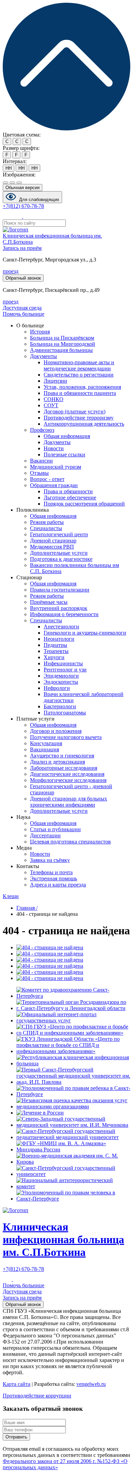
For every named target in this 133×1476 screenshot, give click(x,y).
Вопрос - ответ (47, 479)
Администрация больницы (61, 350)
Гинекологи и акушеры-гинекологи (85, 633)
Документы (43, 356)
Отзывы (39, 473)
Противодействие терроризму (79, 418)
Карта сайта (16, 1384)
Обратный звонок (23, 278)
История (40, 332)
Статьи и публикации (55, 829)
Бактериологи (60, 706)
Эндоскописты (61, 682)
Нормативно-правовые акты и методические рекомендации (79, 365)
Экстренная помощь (53, 878)
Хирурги (54, 657)
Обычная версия (22, 187)
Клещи (11, 896)
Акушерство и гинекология (62, 755)
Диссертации (45, 835)
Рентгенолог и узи (65, 669)
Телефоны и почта (51, 872)
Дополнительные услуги (59, 553)
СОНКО (53, 399)
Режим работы (47, 522)
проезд (10, 271)
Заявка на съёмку (50, 860)
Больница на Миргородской (62, 344)
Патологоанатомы (65, 712)
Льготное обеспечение (70, 497)
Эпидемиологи (61, 676)
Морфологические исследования (68, 780)
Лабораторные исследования (63, 768)
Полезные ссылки (64, 454)
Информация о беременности (64, 614)
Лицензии (55, 381)
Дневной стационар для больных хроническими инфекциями (68, 802)
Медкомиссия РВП (52, 547)
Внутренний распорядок (58, 608)
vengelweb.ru (91, 1384)
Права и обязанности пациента (80, 393)
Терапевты (56, 651)
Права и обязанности (68, 491)
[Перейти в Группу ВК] (8, 1279)
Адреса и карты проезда (58, 885)
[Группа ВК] (18, 216)
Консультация (46, 743)
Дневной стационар (53, 540)
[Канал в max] (27, 216)
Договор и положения (56, 731)
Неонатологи (59, 639)
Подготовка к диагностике (61, 559)
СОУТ (51, 405)
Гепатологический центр (59, 534)
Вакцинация (44, 749)
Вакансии (41, 461)
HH (8, 168)
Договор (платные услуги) (74, 411)
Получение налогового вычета (66, 737)
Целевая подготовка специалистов (70, 842)
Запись (22, 248)
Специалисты (46, 528)
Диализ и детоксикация (57, 762)
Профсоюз (42, 430)
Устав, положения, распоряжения (82, 387)
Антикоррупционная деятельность (84, 424)
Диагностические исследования (67, 774)
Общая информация (67, 436)
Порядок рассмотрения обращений (84, 504)
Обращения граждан (54, 485)
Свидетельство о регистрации (79, 375)
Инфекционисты (63, 663)
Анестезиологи (61, 626)
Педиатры (55, 645)
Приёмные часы (49, 602)
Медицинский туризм (55, 467)
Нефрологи (57, 688)
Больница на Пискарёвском (62, 338)
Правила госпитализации (59, 590)
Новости (54, 448)
